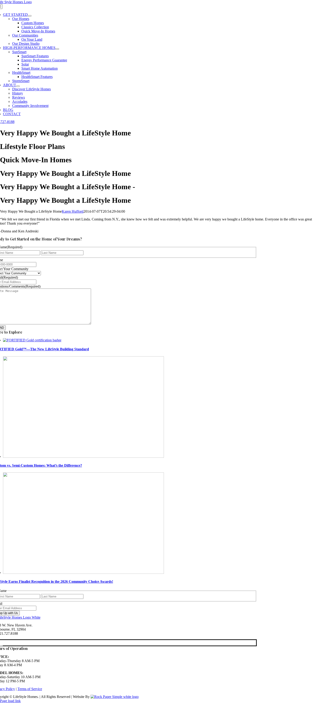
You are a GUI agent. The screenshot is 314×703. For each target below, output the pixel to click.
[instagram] (2, 643)
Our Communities (25, 35)
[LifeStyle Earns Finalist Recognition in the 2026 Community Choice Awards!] (83, 572)
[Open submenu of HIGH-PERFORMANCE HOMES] (57, 49)
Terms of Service (29, 689)
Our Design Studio (26, 44)
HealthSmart (21, 72)
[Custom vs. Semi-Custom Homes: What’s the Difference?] (83, 456)
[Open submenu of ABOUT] (18, 86)
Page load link (10, 701)
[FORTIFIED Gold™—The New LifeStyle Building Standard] (32, 340)
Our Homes (20, 19)
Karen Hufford (72, 211)
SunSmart (19, 52)
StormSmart (20, 81)
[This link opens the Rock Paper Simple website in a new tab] (115, 697)
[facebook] (0, 643)
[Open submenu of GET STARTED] (29, 16)
